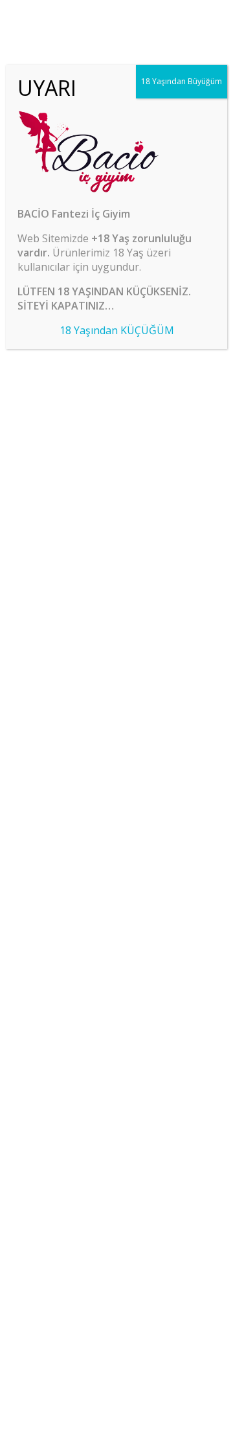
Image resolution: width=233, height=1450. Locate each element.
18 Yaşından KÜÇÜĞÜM (117, 330)
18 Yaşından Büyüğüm (181, 81)
